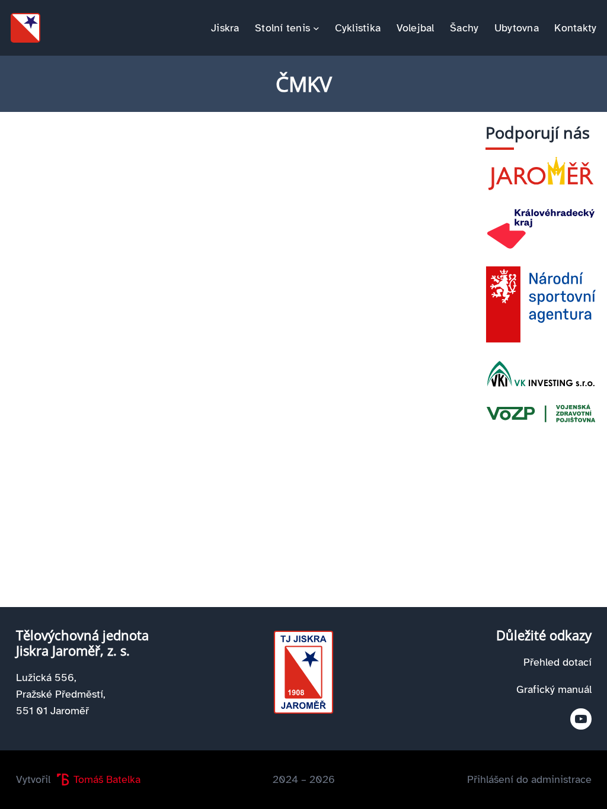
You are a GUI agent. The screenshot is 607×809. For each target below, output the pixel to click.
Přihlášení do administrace (529, 779)
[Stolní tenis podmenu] (316, 28)
